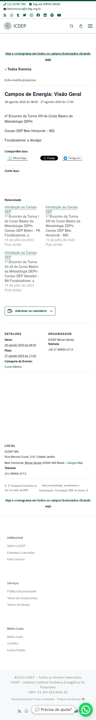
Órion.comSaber (44, 699)
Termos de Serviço (18, 605)
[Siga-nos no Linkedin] (45, 15)
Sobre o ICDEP (16, 546)
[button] (86, 710)
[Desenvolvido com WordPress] (83, 699)
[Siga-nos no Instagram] (31, 15)
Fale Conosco (16, 559)
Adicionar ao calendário (31, 311)
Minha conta (15, 637)
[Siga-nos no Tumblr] (18, 15)
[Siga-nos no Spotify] (52, 15)
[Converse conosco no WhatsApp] (11, 15)
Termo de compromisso (22, 598)
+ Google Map (74, 463)
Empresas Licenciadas (21, 553)
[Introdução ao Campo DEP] (25, 226)
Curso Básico (13, 366)
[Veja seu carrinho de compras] (81, 26)
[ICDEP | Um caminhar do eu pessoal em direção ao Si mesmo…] (7, 25)
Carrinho (12, 643)
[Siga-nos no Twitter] (24, 15)
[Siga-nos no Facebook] (38, 15)
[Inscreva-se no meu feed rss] (5, 15)
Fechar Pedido (16, 650)
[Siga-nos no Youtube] (59, 15)
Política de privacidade (21, 591)
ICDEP (30, 677)
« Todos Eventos (18, 69)
